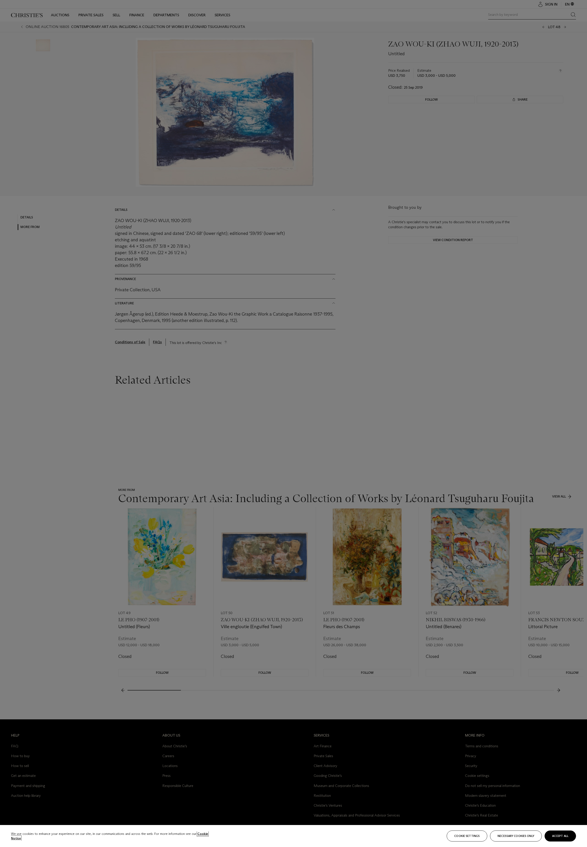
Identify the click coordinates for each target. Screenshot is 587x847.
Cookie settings (467, 836)
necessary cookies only (516, 836)
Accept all (560, 836)
